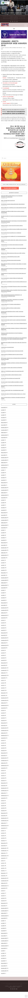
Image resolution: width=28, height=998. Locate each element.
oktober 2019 (3, 612)
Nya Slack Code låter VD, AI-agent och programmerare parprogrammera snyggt (14, 216)
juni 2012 (2, 833)
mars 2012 (3, 840)
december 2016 (4, 697)
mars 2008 (3, 960)
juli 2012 (2, 830)
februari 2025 (3, 452)
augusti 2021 (3, 557)
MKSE (21, 984)
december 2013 (4, 788)
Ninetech (4, 77)
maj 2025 (2, 445)
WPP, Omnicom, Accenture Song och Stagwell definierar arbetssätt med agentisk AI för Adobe (13, 358)
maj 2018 (2, 655)
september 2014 (4, 765)
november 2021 (4, 550)
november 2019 (4, 610)
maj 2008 (2, 955)
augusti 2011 (3, 858)
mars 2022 (3, 540)
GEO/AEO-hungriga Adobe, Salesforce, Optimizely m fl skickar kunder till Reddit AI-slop (14, 329)
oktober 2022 (3, 522)
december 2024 (4, 457)
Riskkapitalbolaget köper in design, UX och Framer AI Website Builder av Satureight (14, 324)
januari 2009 (3, 935)
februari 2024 (3, 482)
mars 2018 (3, 660)
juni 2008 (2, 953)
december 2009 (4, 908)
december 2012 (4, 818)
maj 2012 (2, 835)
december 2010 (4, 878)
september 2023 (4, 495)
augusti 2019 (3, 617)
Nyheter (3, 47)
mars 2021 (3, 570)
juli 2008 (2, 950)
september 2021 (4, 555)
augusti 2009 (3, 918)
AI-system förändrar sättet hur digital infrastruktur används (11, 374)
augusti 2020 (3, 587)
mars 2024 (3, 480)
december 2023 (4, 487)
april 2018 (3, 657)
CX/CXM (18, 986)
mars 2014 (3, 780)
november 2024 (4, 460)
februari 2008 (3, 963)
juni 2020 (2, 592)
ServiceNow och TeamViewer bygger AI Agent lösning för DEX (12, 350)
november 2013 (4, 790)
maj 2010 (2, 895)
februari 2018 (3, 662)
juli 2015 (2, 740)
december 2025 (4, 427)
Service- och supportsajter (8, 96)
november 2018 (4, 640)
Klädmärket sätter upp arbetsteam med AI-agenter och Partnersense (13, 316)
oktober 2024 (3, 462)
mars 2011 (3, 870)
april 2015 (3, 747)
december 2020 (4, 577)
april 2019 (3, 627)
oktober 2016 (3, 702)
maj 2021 (2, 565)
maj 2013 (2, 805)
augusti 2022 (3, 527)
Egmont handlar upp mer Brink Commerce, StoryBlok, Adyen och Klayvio (14, 229)
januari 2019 (3, 635)
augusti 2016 (3, 707)
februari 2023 (3, 512)
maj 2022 (2, 535)
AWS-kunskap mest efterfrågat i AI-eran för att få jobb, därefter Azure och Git (14, 282)
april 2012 (3, 838)
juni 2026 (2, 412)
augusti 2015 (3, 737)
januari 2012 (3, 845)
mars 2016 (3, 720)
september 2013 (4, 795)
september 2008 (4, 945)
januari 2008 (3, 965)
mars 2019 (3, 630)
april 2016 (3, 717)
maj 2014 (2, 775)
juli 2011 (2, 860)
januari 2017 (3, 695)
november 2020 (4, 580)
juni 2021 (2, 562)
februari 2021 (3, 572)
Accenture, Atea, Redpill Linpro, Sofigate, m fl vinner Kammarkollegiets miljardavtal (13, 249)
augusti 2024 (3, 467)
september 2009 (4, 915)
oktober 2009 (3, 913)
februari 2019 (3, 632)
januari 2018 (3, 665)
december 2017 (4, 667)
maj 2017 (2, 685)
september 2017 (4, 675)
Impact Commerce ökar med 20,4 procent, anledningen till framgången (13, 319)
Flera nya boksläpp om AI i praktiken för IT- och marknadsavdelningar (13, 236)
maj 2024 (2, 475)
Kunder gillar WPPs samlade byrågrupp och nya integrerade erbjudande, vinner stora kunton (11, 196)
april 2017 (3, 687)
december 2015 (4, 727)
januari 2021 (3, 575)
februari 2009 (3, 933)
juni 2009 (2, 923)
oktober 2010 (3, 883)
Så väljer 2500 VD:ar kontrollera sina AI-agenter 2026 (10, 378)
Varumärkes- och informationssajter (10, 83)
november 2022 (4, 520)
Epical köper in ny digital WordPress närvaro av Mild (10, 256)
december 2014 (4, 757)
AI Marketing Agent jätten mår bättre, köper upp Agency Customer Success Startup (12, 212)
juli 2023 (2, 500)
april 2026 (3, 417)
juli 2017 (2, 680)
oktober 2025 (3, 432)
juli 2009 (2, 920)
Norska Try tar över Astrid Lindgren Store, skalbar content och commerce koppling (14, 240)
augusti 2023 (3, 497)
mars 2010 (3, 900)
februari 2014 (3, 782)
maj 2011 (2, 865)
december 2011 (4, 848)
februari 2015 (3, 752)
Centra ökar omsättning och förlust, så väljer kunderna (10, 307)
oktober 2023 (3, 492)
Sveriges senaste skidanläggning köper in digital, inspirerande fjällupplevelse (12, 312)
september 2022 (4, 525)
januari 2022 (3, 545)
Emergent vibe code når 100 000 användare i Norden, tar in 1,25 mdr (13, 393)
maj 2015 (2, 745)
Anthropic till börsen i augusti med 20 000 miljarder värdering (12, 225)
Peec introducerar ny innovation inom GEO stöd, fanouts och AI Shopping (12, 386)
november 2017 (4, 670)
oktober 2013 (3, 793)
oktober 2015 (3, 732)
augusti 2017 (3, 677)
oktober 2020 (3, 582)
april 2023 (3, 507)
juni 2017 (2, 682)
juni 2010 (2, 893)
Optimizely (6, 47)
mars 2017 (3, 690)
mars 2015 (3, 750)
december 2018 (4, 637)
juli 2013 (2, 800)
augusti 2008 (3, 948)
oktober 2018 (3, 642)
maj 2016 (2, 715)
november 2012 (4, 820)
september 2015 (4, 735)
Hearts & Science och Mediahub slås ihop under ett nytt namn (12, 354)
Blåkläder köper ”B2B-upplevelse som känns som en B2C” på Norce (13, 253)
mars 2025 (3, 450)
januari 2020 (3, 605)
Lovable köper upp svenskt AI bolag (7, 347)
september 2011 (4, 855)
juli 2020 (2, 590)
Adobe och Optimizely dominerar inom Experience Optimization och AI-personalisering (13, 269)
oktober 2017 (3, 672)
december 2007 (4, 968)
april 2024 (3, 477)
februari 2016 (3, 722)
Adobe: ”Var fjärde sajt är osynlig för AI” (8, 200)
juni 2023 (2, 502)
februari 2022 (3, 542)
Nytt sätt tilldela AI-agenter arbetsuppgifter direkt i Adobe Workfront (13, 204)
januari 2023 (3, 515)
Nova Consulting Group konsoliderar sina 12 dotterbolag (11, 232)
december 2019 (4, 607)
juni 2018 (2, 652)
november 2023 (4, 490)
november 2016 (4, 700)
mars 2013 (3, 810)
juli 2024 (2, 470)
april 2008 (3, 958)
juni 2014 (2, 772)
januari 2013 (3, 815)
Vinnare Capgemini (7, 103)
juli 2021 (2, 560)
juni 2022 (2, 532)
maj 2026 (2, 414)
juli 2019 (2, 620)
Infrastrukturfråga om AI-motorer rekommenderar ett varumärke (12, 244)
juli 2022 (2, 530)
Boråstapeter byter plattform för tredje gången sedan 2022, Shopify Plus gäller (13, 343)
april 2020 (3, 597)
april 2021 (3, 567)
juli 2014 (2, 770)
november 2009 (4, 910)
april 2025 (3, 447)
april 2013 (3, 808)
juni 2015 (2, 742)
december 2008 (4, 938)
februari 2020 (3, 602)
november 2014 (4, 760)
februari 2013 (3, 813)
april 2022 (3, 537)
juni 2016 (2, 712)
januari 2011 (3, 875)
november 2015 (4, 730)
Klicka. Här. (21, 144)
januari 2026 (3, 424)
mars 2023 (3, 510)
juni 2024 (2, 472)
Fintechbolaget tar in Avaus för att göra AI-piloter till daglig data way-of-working (13, 274)
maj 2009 (2, 925)
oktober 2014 (3, 763)
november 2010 (4, 880)
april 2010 (3, 898)
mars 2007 (3, 973)
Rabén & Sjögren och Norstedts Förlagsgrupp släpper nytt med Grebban (14, 286)
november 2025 (4, 430)
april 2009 (3, 928)
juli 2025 (2, 440)
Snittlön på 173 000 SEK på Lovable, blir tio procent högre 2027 (12, 371)
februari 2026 (3, 422)
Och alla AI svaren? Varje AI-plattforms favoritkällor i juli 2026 (12, 381)
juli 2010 (2, 890)
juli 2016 (2, 710)
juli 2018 (2, 650)
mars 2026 (3, 419)
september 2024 (4, 465)
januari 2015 (3, 755)
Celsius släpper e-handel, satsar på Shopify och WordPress (11, 367)
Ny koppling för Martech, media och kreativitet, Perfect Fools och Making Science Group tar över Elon (14, 290)
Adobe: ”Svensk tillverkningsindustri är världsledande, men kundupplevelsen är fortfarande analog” (11, 295)
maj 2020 (2, 595)
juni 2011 (2, 863)
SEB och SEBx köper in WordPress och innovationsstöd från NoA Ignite (13, 207)
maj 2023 (2, 505)
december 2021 (4, 547)
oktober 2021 (3, 552)
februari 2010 (3, 903)
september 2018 (4, 645)
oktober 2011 (3, 853)
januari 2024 (3, 485)
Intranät (4, 101)
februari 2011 (3, 873)
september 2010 (4, 885)
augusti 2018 (3, 647)
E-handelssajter (6, 88)
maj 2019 (2, 625)
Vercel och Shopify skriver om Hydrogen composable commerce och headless (13, 398)
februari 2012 (3, 843)
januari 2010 (3, 905)
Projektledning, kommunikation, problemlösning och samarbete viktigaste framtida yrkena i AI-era (12, 300)
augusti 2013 (3, 798)
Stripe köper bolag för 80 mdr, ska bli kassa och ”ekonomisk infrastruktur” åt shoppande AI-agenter (14, 221)
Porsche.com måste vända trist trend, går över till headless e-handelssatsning (12, 333)
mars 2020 (3, 600)
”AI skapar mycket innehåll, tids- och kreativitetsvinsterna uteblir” (12, 390)
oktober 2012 (3, 823)
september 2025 (4, 435)
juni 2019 (2, 622)
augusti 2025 (3, 437)
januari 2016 (3, 725)
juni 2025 (2, 442)
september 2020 (4, 585)
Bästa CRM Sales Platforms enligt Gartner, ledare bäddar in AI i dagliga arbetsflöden (13, 264)
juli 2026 (2, 409)
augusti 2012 (3, 828)
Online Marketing (12, 986)
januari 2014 (3, 785)
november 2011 (4, 850)
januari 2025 (3, 455)
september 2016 (4, 705)
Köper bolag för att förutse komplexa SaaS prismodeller (11, 260)
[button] (25, 25)
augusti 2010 (3, 888)
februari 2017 (3, 692)
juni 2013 (2, 803)
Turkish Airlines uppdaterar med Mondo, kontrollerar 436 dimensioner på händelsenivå (14, 363)
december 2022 (4, 517)
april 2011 (3, 868)
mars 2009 (3, 930)
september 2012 (4, 825)
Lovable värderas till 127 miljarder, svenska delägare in (11, 304)
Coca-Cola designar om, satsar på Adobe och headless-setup (12, 278)
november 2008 (4, 940)
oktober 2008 (3, 943)
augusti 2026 (3, 407)
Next (25, 7)
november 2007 (4, 970)
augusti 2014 (3, 767)
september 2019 (4, 615)
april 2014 (3, 777)
